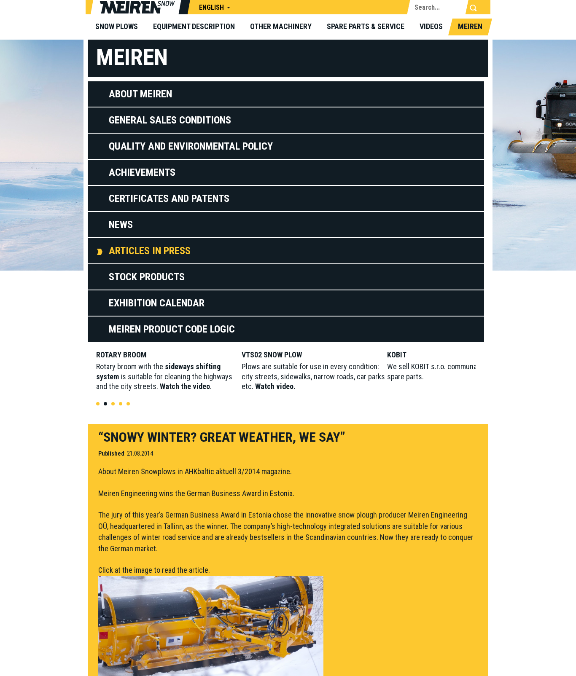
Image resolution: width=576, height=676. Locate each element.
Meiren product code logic (172, 329)
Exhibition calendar (157, 303)
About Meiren (140, 94)
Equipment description (194, 26)
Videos (431, 26)
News (121, 225)
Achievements (142, 172)
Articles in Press (150, 251)
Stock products (147, 277)
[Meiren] (140, 8)
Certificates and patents (169, 198)
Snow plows (116, 26)
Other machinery (281, 26)
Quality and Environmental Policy (191, 146)
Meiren (470, 26)
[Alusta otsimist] (473, 8)
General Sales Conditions (170, 120)
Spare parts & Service (365, 26)
